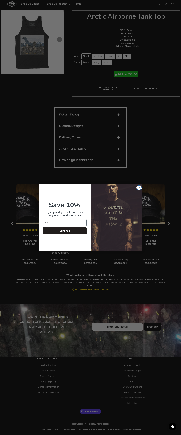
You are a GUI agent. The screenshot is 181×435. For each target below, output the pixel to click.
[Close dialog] (139, 187)
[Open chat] (172, 426)
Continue (64, 231)
